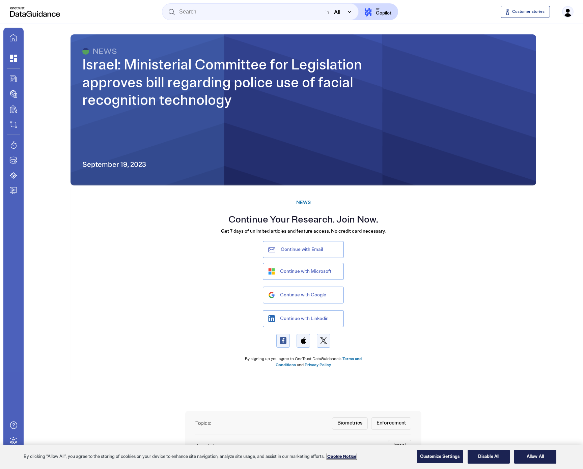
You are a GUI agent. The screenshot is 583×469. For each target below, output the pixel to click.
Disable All (488, 456)
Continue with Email (302, 249)
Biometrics (349, 423)
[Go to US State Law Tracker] (13, 175)
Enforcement (391, 423)
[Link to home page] (13, 38)
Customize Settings (440, 456)
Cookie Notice (341, 456)
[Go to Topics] (13, 109)
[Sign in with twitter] (323, 341)
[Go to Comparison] (13, 124)
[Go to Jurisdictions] (13, 94)
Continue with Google (303, 295)
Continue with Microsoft (305, 271)
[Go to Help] (13, 425)
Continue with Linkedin (304, 318)
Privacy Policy (318, 365)
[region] (291, 457)
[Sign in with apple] (303, 341)
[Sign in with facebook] (283, 341)
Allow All (535, 456)
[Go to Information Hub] (13, 79)
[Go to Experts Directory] (13, 440)
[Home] (35, 12)
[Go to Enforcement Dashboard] (13, 190)
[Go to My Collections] (13, 58)
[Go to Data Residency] (13, 160)
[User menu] (568, 12)
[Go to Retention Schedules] (13, 145)
